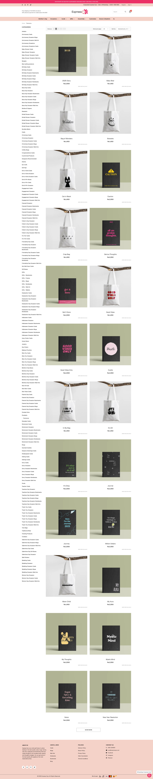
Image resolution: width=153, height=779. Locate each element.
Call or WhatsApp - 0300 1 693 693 (108, 5)
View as (49, 29)
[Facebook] (23, 5)
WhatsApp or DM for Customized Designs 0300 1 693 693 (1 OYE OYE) (76, 1)
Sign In (129, 5)
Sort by (114, 29)
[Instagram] (26, 5)
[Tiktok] (31, 5)
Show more (88, 730)
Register (124, 5)
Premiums (28, 23)
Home (23, 23)
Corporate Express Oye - (90, 5)
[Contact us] (149, 775)
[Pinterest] (28, 5)
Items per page (97, 29)
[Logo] (80, 12)
